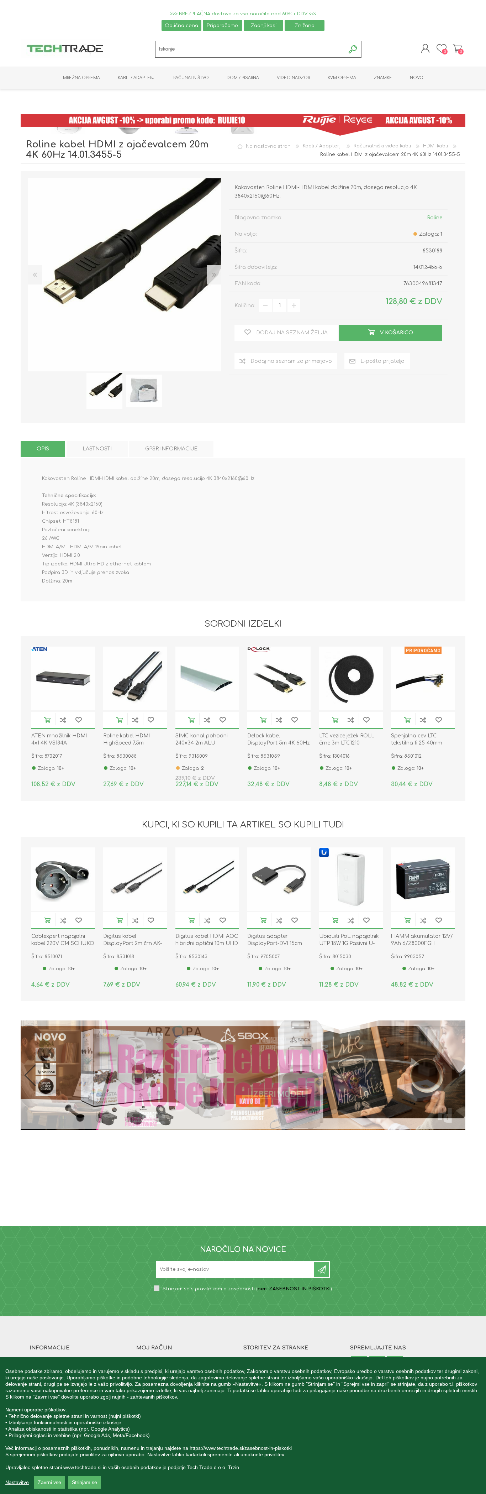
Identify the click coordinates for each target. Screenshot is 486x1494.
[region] (243, 1425)
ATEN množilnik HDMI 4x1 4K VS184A (59, 739)
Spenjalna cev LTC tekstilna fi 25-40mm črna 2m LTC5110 (416, 743)
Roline (434, 217)
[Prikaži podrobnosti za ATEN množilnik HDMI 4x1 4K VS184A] (63, 678)
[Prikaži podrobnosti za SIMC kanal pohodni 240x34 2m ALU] (207, 678)
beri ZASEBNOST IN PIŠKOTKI (294, 1288)
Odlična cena (181, 25)
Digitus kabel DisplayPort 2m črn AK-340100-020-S (132, 943)
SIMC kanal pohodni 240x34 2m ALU (201, 739)
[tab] (43, 449)
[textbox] (250, 49)
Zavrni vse (49, 1482)
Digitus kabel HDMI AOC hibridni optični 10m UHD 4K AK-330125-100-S (206, 943)
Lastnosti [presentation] (97, 448)
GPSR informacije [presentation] (171, 448)
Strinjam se (84, 1482)
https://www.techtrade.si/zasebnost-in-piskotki (241, 1448)
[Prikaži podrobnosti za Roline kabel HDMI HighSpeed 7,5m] (135, 678)
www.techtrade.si (82, 1467)
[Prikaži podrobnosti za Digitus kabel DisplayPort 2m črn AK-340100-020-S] (135, 879)
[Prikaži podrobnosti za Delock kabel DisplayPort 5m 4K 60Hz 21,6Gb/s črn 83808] (279, 678)
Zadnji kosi (263, 25)
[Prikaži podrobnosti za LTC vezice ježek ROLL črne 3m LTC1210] (351, 678)
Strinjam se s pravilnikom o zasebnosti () (247, 1288)
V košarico (47, 720)
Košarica (457, 48)
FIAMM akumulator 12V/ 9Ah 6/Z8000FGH (422, 940)
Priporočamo (222, 25)
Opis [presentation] (43, 448)
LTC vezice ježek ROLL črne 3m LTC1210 (346, 739)
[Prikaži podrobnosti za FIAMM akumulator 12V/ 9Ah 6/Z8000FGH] (423, 879)
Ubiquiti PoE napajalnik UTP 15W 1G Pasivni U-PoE (349, 943)
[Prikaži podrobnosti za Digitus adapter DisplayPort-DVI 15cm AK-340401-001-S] (279, 879)
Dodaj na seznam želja (78, 720)
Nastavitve (17, 1482)
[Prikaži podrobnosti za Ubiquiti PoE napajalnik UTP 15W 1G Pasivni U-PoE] (351, 879)
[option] (104, 391)
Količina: (244, 305)
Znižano (305, 25)
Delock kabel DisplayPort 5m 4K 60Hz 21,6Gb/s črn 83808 (278, 743)
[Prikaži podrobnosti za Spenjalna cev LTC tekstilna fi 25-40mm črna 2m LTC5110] (423, 678)
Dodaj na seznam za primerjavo (63, 720)
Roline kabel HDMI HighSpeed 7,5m (126, 739)
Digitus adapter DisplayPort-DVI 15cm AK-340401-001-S (274, 943)
